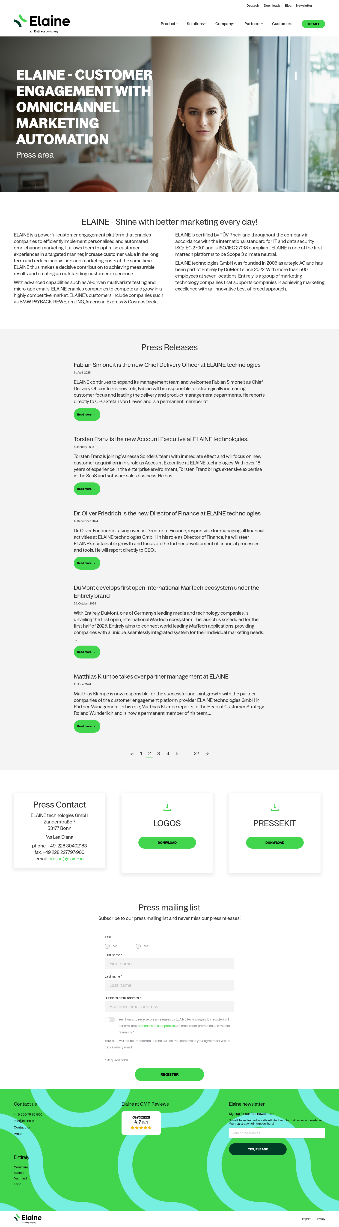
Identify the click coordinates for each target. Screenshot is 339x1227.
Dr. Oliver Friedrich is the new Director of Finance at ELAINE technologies (167, 513)
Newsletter (304, 5)
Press (18, 1134)
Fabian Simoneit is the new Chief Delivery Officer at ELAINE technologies (167, 364)
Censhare (21, 1167)
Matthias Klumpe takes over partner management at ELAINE (151, 676)
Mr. (115, 946)
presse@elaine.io (66, 859)
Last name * (113, 976)
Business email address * (123, 998)
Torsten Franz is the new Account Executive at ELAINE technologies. (161, 439)
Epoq (17, 1184)
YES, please (258, 1149)
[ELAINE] (141, 1134)
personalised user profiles (156, 1026)
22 (196, 753)
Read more (84, 414)
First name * (113, 955)
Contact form (23, 1127)
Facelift (19, 1173)
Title (108, 937)
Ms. (146, 946)
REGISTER (170, 1074)
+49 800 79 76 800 (28, 1114)
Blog (288, 5)
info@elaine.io (24, 1121)
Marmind (20, 1178)
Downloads (272, 5)
